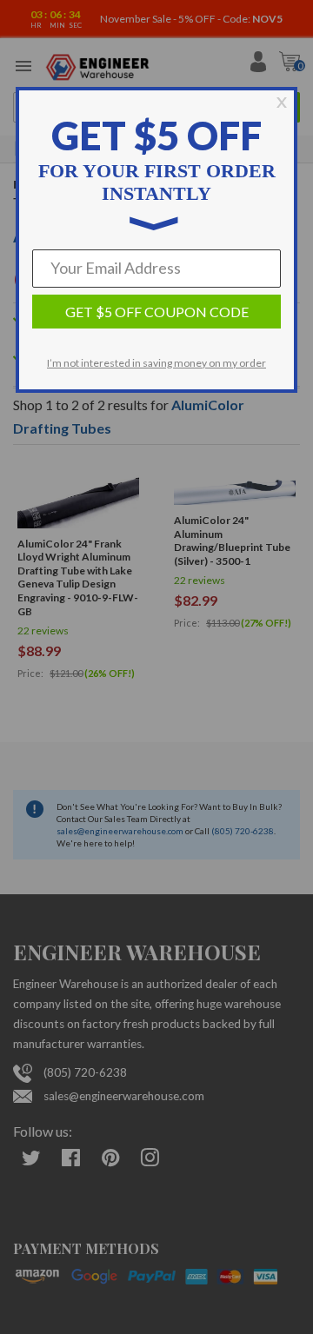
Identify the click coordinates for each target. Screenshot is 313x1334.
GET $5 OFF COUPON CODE (157, 311)
